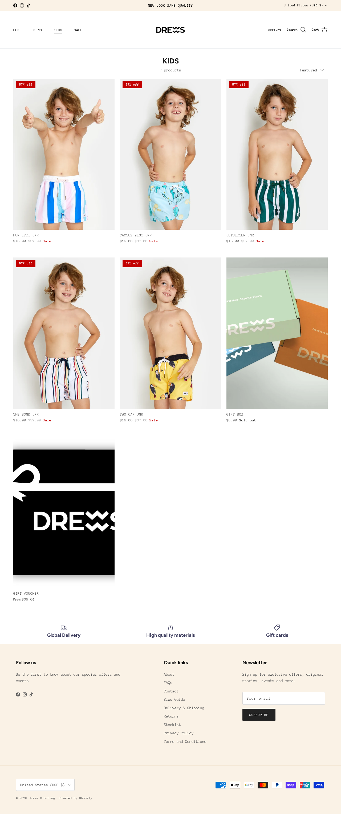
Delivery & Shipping (184, 708)
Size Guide (174, 699)
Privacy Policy (179, 733)
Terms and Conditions (185, 741)
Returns (171, 716)
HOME (17, 30)
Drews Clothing (42, 798)
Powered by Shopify (75, 798)
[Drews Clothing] (170, 30)
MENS (38, 30)
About (169, 674)
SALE (78, 30)
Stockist (172, 725)
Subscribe (259, 715)
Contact (171, 691)
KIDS (58, 30)
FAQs (168, 682)
